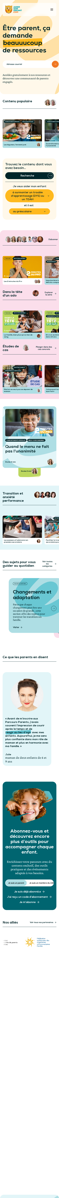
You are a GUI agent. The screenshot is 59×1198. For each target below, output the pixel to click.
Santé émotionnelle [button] (19, 367)
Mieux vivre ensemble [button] (19, 258)
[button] (48, 102)
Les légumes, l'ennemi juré (15, 145)
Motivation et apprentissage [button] (20, 518)
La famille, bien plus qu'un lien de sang (18, 336)
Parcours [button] (8, 258)
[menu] (52, 9)
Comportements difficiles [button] (12, 121)
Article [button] (7, 518)
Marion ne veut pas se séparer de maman (18, 390)
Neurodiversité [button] (51, 261)
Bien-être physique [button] (27, 121)
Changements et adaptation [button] (13, 370)
